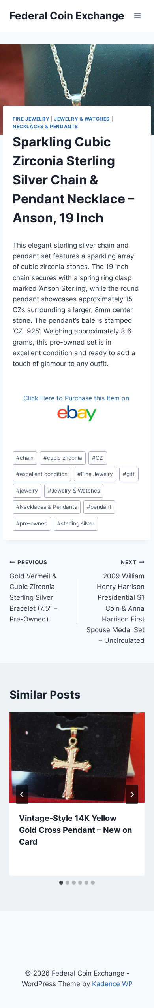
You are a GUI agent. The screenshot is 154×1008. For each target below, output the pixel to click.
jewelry (27, 490)
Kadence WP (112, 984)
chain (25, 458)
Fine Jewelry (31, 119)
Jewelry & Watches (82, 119)
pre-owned (31, 523)
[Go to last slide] (22, 794)
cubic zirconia (62, 458)
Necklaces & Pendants (45, 126)
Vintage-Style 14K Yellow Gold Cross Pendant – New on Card (75, 830)
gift (129, 474)
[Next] (132, 794)
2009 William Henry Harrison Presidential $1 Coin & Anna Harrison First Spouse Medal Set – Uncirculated (115, 601)
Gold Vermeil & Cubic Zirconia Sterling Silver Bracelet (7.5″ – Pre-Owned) (33, 591)
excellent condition (42, 474)
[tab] (61, 883)
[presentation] (77, 757)
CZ (97, 458)
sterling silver (75, 523)
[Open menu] (137, 15)
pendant (99, 507)
